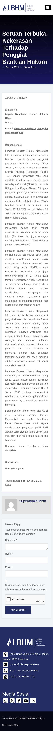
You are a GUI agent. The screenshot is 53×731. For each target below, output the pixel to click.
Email (9, 567)
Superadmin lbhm (32, 501)
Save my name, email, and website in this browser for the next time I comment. (26, 587)
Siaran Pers (30, 67)
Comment (11, 540)
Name (9, 553)
